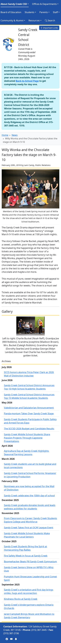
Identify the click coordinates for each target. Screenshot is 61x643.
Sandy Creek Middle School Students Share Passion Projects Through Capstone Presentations (27, 438)
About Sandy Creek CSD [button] (14, 4)
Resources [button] (34, 20)
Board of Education (11, 12)
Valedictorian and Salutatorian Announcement (29, 407)
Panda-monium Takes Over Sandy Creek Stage (29, 413)
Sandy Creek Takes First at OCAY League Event (28, 527)
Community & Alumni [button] (12, 20)
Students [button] (29, 12)
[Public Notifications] (16, 639)
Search (51, 20)
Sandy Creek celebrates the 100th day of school (29, 495)
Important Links (50, 27)
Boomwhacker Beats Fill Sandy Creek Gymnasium (30, 561)
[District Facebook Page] (7, 639)
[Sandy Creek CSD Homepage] (9, 43)
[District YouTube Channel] (11, 639)
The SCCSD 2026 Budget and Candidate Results (29, 428)
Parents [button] (43, 12)
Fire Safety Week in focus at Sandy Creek (25, 555)
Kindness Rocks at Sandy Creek (20, 598)
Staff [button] (55, 12)
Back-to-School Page (27, 80)
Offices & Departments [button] (44, 4)
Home (5, 135)
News (15, 135)
